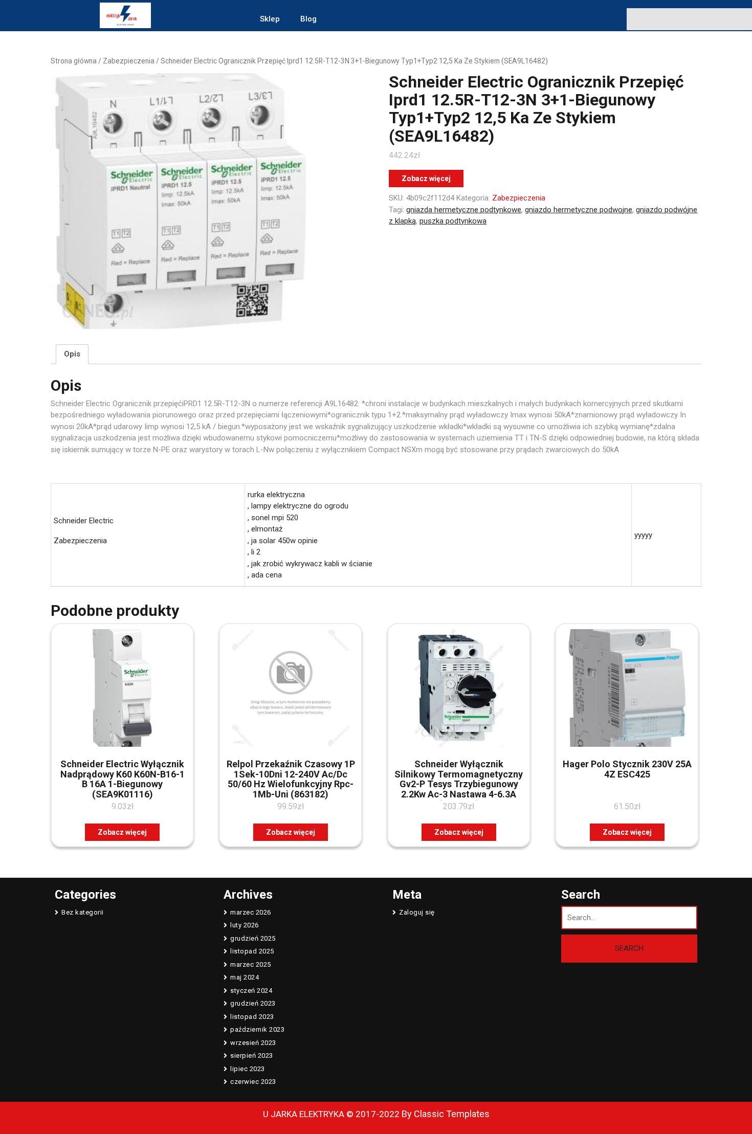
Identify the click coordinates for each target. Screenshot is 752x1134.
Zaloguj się (417, 912)
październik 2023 (257, 1029)
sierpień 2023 (251, 1055)
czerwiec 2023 (253, 1081)
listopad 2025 (252, 951)
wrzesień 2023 (253, 1043)
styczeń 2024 (251, 990)
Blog (308, 19)
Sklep (270, 19)
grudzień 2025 (253, 938)
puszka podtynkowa (452, 221)
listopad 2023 (252, 1016)
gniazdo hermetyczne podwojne (578, 209)
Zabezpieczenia (128, 61)
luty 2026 (244, 925)
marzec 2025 (250, 964)
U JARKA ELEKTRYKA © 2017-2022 (331, 1114)
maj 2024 (244, 977)
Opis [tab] (72, 354)
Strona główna (74, 61)
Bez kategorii (82, 912)
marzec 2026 (250, 912)
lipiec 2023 (247, 1069)
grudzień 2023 (253, 1003)
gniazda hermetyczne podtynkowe (463, 209)
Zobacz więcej (426, 178)
